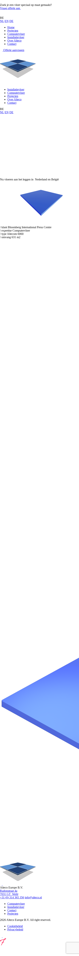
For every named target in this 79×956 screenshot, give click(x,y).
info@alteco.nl (33, 897)
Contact (11, 43)
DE (11, 21)
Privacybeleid (15, 929)
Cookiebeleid (15, 926)
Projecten (12, 30)
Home (11, 27)
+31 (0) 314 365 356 (12, 897)
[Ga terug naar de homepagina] (18, 14)
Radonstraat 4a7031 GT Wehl (9, 892)
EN (7, 21)
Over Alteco (14, 40)
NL (2, 21)
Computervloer (16, 33)
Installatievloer (15, 37)
